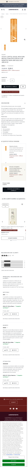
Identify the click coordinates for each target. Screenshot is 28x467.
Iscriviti (13, 402)
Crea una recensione (7, 270)
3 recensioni (10, 65)
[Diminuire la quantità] (4, 80)
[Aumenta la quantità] (12, 80)
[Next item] (25, 222)
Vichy (7, 13)
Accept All (13, 464)
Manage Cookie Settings (13, 457)
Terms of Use (17, 454)
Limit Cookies (13, 460)
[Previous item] (2, 222)
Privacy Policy (9, 454)
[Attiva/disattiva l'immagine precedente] (1, 29)
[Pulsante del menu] (1, 9)
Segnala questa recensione (11, 318)
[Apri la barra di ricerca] (4, 9)
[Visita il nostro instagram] (13, 408)
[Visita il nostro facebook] (10, 408)
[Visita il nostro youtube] (16, 408)
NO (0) (15, 314)
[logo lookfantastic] (13, 9)
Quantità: (4, 77)
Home (3, 13)
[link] (23, 9)
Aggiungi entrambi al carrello (13, 189)
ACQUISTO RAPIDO (12, 238)
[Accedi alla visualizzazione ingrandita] (24, 39)
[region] (13, 444)
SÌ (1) (7, 350)
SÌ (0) (7, 314)
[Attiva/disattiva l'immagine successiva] (26, 29)
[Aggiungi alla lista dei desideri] (23, 86)
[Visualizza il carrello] (25, 9)
